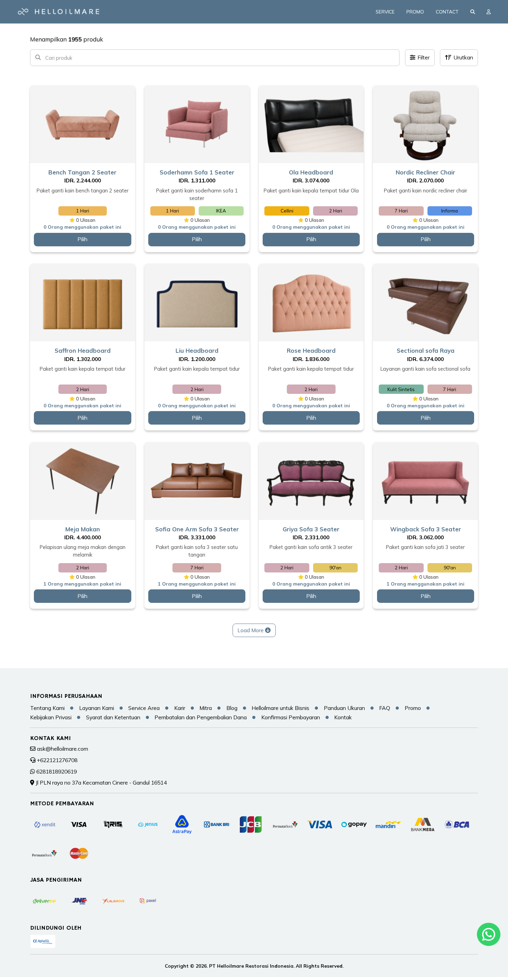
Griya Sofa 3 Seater (311, 529)
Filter (423, 57)
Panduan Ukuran (344, 707)
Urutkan (463, 57)
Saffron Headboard (83, 350)
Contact (447, 12)
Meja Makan (82, 529)
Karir (179, 707)
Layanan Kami (96, 707)
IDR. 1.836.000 (311, 358)
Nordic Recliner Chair (425, 172)
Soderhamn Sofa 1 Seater (197, 172)
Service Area (144, 707)
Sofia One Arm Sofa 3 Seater (197, 529)
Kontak (343, 717)
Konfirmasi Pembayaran (290, 717)
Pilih (82, 239)
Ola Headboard (311, 172)
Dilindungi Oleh (56, 928)
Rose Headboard (311, 350)
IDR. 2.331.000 (311, 537)
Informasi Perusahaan (66, 696)
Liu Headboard (197, 350)
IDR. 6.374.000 (425, 358)
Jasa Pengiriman (56, 880)
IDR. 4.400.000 (82, 537)
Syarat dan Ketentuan (113, 717)
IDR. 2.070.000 (425, 180)
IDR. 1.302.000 (82, 358)
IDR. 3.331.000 (197, 537)
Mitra (205, 707)
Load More (251, 630)
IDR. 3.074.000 (311, 180)
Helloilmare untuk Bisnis (280, 707)
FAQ (384, 707)
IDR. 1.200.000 (197, 358)
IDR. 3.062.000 (425, 537)
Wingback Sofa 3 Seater (425, 529)
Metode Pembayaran (62, 803)
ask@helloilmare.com (62, 748)
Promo (415, 12)
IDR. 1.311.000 (197, 180)
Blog (231, 707)
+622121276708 (57, 760)
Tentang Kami (47, 707)
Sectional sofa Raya (425, 350)
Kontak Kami (50, 738)
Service (385, 12)
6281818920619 (56, 771)
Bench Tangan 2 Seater (82, 172)
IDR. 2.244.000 (82, 180)
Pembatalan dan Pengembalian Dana (200, 717)
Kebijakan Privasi (51, 717)
